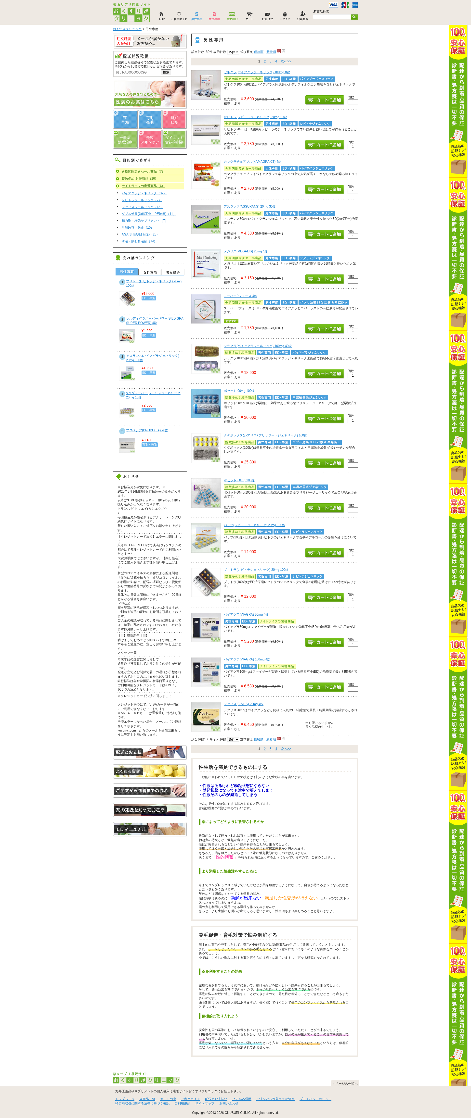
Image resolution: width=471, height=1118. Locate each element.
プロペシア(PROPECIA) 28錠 (147, 430)
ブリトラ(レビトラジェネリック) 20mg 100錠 (256, 569)
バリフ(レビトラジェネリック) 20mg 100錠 (254, 525)
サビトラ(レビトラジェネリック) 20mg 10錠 (255, 117)
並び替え (246, 52)
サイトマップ (204, 1103)
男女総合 (172, 272)
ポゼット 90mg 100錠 (239, 391)
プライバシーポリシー (315, 1099)
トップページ (124, 1099)
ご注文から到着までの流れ (275, 1099)
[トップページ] (161, 17)
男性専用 (127, 271)
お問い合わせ (228, 1103)
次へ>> (286, 61)
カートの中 (168, 1099)
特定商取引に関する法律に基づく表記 (142, 1103)
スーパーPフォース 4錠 (240, 296)
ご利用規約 (182, 1103)
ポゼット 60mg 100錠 (239, 480)
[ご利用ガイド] (179, 17)
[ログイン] (285, 17)
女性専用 (149, 272)
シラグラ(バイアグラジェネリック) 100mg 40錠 (258, 346)
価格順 (258, 52)
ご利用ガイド (190, 1099)
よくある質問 (241, 1099)
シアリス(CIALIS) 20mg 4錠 (243, 704)
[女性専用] (214, 17)
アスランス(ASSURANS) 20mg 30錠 (250, 206)
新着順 (271, 52)
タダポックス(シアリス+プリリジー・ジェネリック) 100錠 (265, 435)
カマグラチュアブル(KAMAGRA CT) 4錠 (252, 161)
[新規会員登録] (303, 17)
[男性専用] (197, 17)
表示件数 (219, 52)
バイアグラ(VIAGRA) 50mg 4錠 (246, 614)
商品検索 (322, 11)
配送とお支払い (216, 1099)
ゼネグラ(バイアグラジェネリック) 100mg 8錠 (257, 72)
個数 (351, 97)
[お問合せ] (267, 17)
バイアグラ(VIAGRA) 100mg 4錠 (247, 659)
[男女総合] (232, 17)
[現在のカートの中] (250, 17)
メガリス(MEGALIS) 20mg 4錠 (246, 251)
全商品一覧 (147, 1099)
